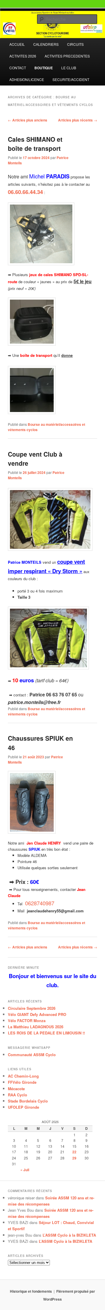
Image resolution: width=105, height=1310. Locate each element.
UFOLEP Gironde (23, 1107)
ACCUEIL (17, 44)
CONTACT (17, 67)
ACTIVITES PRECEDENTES (67, 55)
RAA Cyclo (17, 1095)
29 (74, 1158)
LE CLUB (68, 67)
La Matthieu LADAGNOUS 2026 (35, 1026)
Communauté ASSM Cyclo (32, 1054)
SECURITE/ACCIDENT (70, 79)
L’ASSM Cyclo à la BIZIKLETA (69, 1235)
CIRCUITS (75, 44)
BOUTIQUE (43, 67)
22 (74, 1151)
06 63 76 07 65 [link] (61, 694)
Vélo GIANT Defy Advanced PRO (37, 1014)
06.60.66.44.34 (25, 192)
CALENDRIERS (46, 44)
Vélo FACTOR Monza (27, 1020)
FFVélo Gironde (22, 1082)
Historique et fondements (31, 1291)
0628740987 (39, 903)
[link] (39, 903)
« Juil (24, 1169)
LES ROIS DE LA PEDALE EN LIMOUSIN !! (46, 1033)
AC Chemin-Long (23, 1076)
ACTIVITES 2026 (22, 55)
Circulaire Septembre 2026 (31, 1008)
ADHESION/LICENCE (26, 79)
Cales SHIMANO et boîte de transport (35, 144)
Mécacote (16, 1088)
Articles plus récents (77, 120)
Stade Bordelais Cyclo (28, 1101)
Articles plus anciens (27, 120)
